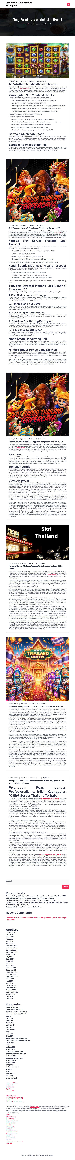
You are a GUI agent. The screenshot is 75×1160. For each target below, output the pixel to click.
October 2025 (11, 950)
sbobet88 (9, 1034)
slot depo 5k (10, 1062)
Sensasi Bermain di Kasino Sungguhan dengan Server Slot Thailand (36, 442)
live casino (10, 1023)
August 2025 (10, 954)
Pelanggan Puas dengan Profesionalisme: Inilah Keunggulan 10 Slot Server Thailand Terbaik (36, 782)
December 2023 (11, 985)
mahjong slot (10, 1025)
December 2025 (11, 946)
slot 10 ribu (9, 1129)
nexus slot (9, 1135)
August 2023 (10, 994)
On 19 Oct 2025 (13, 81)
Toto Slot (9, 1076)
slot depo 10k (11, 1056)
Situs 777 (9, 1036)
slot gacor (9, 1065)
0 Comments (42, 81)
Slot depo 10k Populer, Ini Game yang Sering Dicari (24, 907)
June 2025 (10, 959)
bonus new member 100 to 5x (16, 1014)
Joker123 (9, 1018)
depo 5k (8, 1089)
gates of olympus (11, 1133)
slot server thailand (19, 448)
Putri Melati (11, 918)
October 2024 (11, 974)
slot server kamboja (12, 1131)
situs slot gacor (34, 1106)
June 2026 (10, 937)
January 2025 (11, 970)
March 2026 (10, 943)
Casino (8, 1016)
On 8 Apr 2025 (13, 563)
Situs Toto (10, 1043)
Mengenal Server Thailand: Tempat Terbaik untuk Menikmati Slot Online (36, 567)
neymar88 (9, 1027)
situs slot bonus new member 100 (18, 1040)
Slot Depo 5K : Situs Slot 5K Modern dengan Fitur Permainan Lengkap (31, 900)
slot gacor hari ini (12, 1067)
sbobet (8, 1032)
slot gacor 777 (10, 1127)
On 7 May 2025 (13, 439)
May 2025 (9, 961)
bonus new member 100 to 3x (16, 1012)
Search (9, 881)
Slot (32, 81)
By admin (23, 81)
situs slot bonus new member (16, 1038)
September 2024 (12, 977)
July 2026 (9, 935)
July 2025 (9, 957)
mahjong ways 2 (11, 1096)
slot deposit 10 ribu (11, 1083)
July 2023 (9, 996)
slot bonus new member (14, 1051)
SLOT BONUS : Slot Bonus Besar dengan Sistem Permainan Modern (30, 898)
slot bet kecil (10, 1049)
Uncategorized (35, 778)
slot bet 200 (10, 1047)
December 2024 (11, 972)
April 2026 (9, 941)
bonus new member (13, 1007)
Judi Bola (9, 1020)
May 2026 (9, 939)
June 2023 (10, 999)
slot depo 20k (11, 1060)
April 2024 (9, 983)
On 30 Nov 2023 (13, 778)
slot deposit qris (10, 1123)
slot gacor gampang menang (14, 1098)
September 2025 (12, 952)
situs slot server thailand (50, 798)
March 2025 (10, 965)
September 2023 (12, 992)
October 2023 (11, 990)
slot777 (9, 1071)
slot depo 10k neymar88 (14, 1058)
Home (25, 24)
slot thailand (57, 232)
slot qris (9, 1069)
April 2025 (9, 963)
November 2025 (11, 948)
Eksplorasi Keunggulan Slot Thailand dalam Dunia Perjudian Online (36, 706)
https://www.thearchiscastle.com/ (51, 854)
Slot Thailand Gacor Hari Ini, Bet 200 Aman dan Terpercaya (33, 84)
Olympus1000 (10, 1029)
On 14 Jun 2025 (13, 225)
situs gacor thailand (24, 88)
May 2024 (9, 981)
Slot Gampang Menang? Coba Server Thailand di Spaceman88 (34, 228)
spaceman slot (10, 1137)
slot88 (8, 1100)
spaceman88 (10, 1073)
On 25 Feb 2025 (13, 703)
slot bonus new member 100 (16, 1054)
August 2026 (10, 932)
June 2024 (10, 979)
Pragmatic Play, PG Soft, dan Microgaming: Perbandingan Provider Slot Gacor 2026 (36, 896)
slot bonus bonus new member (15, 1102)
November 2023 (11, 988)
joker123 (8, 1125)
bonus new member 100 (14, 1009)
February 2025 (11, 968)
